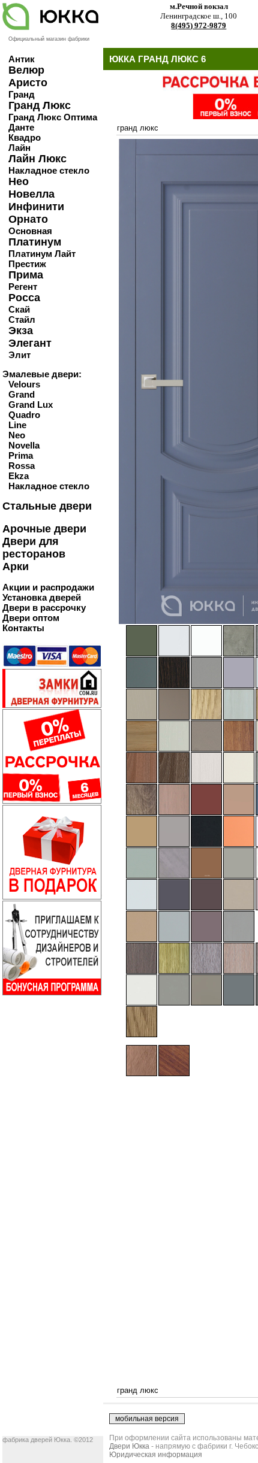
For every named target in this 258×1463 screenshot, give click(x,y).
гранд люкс (137, 127)
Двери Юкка (129, 1446)
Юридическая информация (155, 1454)
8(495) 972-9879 (198, 25)
